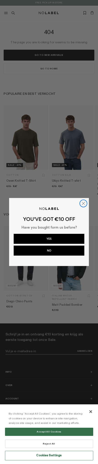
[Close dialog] (83, 203)
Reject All (49, 443)
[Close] (91, 412)
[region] (49, 434)
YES (49, 239)
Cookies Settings (49, 455)
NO (49, 250)
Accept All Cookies (49, 431)
